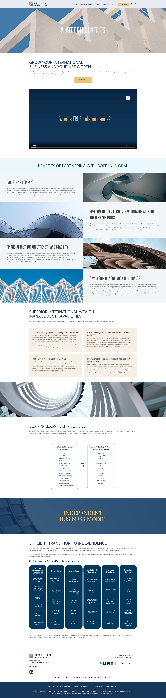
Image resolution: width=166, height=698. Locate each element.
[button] (83, 80)
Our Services (66, 677)
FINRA (36, 660)
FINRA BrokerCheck (111, 686)
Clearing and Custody (79, 677)
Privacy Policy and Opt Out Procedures (59, 686)
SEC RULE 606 (97, 686)
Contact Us (106, 677)
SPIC (39, 660)
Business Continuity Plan (81, 686)
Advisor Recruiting (95, 677)
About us (56, 677)
